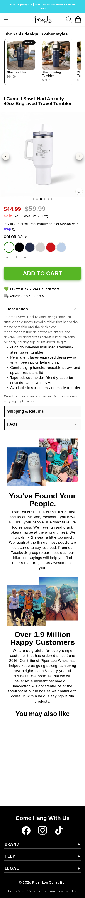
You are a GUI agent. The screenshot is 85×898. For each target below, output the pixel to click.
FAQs (12, 424)
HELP (42, 856)
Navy (30, 247)
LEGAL (42, 868)
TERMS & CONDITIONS (21, 891)
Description (17, 309)
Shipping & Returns (25, 411)
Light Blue (61, 247)
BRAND (42, 844)
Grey (40, 247)
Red (51, 247)
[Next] (79, 156)
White (9, 247)
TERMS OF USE (46, 891)
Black (19, 247)
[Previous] (5, 156)
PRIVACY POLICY (67, 891)
